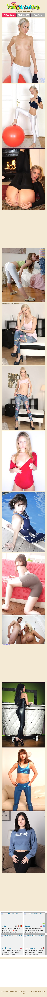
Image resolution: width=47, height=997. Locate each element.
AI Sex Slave (9, 15)
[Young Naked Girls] (23, 5)
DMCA (36, 991)
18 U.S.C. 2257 (27, 991)
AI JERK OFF (23, 15)
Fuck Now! (38, 15)
